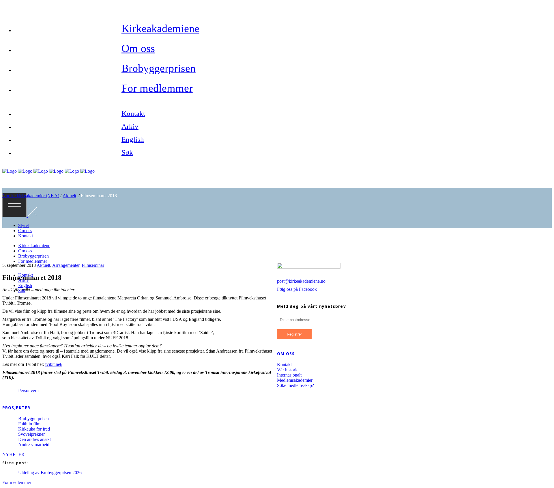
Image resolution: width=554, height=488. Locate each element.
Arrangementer (65, 265)
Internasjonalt (289, 374)
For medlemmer (16, 482)
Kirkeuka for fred (34, 428)
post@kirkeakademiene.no (301, 281)
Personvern (28, 390)
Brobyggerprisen (33, 418)
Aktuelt (69, 195)
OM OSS (286, 353)
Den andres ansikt (34, 439)
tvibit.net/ (53, 364)
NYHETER (13, 454)
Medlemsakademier (294, 380)
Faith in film (29, 423)
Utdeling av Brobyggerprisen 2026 (50, 472)
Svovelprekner (31, 434)
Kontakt (284, 364)
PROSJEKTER (16, 407)
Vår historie (287, 369)
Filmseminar (93, 265)
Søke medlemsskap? (295, 385)
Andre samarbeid (33, 444)
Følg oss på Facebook (297, 289)
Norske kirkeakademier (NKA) (30, 195)
